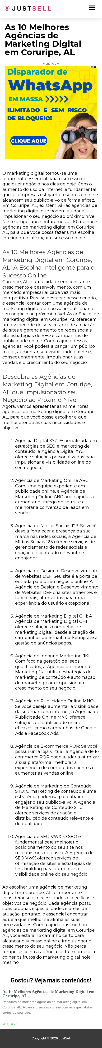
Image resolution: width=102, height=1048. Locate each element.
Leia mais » (9, 1023)
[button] (92, 7)
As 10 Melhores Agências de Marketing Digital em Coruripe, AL (48, 993)
